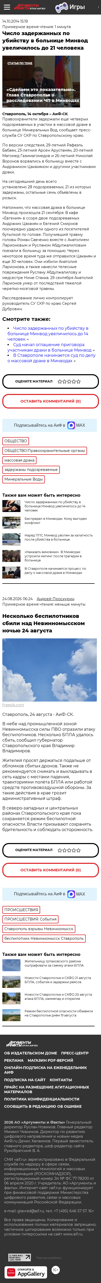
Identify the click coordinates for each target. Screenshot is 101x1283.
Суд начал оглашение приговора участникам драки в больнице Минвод (49, 347)
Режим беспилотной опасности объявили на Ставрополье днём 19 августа (59, 1013)
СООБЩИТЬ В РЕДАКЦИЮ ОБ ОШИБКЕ (43, 1106)
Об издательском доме (30, 1053)
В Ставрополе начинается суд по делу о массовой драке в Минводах (52, 358)
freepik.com (13, 705)
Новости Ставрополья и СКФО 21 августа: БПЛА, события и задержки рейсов (58, 980)
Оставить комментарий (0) (50, 401)
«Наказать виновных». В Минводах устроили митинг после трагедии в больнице (53, 556)
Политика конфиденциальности (42, 1099)
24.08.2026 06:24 (17, 599)
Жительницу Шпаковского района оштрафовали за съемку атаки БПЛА (54, 963)
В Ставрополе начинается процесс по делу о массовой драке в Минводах (55, 571)
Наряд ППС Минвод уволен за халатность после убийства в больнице (59, 537)
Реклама (14, 1060)
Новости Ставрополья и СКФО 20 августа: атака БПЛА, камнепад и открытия (59, 997)
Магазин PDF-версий (50, 1060)
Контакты (61, 1080)
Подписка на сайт (25, 1080)
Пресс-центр (75, 1053)
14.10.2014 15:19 (15, 21)
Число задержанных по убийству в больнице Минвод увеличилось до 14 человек (48, 334)
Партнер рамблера (49, 1257)
